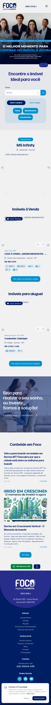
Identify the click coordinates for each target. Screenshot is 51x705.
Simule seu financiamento (25, 626)
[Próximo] (46, 65)
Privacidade (25, 652)
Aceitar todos (39, 698)
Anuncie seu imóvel (26, 629)
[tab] (16, 102)
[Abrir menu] (46, 6)
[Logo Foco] (10, 6)
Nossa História (25, 640)
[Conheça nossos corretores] (37, 566)
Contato (25, 649)
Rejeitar (26, 698)
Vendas (25, 620)
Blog (25, 646)
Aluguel (25, 623)
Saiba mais (31, 694)
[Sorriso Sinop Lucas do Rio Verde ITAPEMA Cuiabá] (25, 92)
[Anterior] (41, 65)
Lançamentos (25, 618)
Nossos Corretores (25, 643)
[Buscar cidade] (43, 92)
